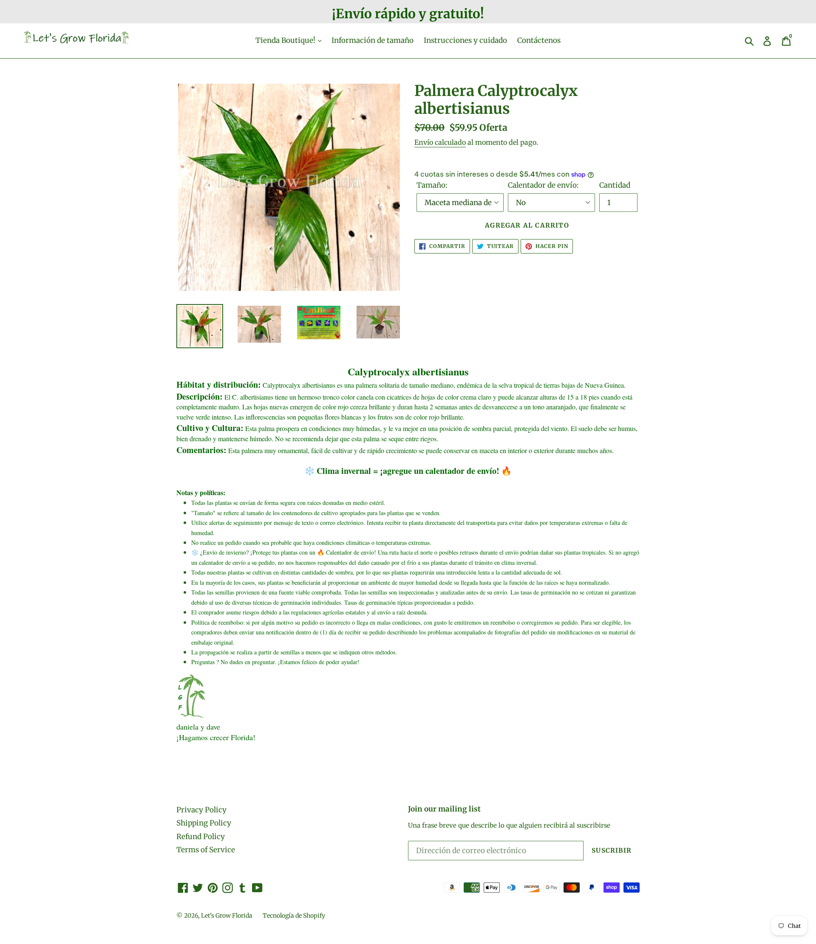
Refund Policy (200, 836)
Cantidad (614, 185)
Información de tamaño (373, 40)
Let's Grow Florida (226, 915)
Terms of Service (205, 849)
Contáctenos (539, 40)
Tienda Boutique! (286, 40)
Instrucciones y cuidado (465, 40)
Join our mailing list (444, 809)
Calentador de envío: (543, 185)
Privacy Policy (201, 809)
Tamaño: (431, 185)
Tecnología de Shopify (294, 915)
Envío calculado (440, 142)
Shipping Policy (203, 823)
